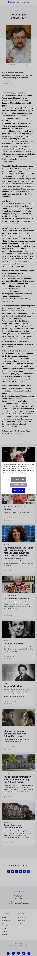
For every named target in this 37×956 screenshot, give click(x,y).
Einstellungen (19, 485)
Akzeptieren (18, 490)
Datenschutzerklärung (19, 473)
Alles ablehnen (18, 479)
